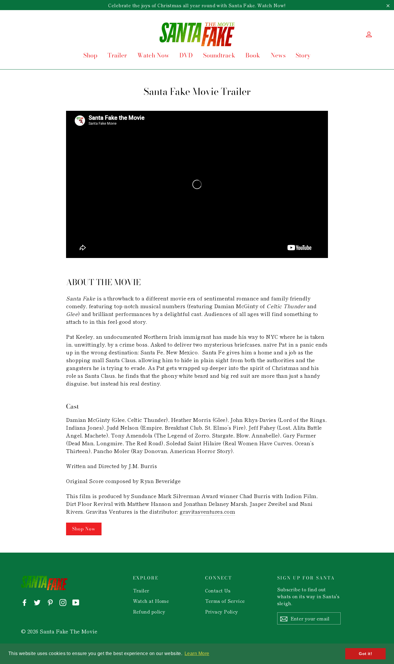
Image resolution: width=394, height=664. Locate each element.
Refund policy (149, 611)
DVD (186, 55)
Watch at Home (151, 600)
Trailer (117, 55)
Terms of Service (225, 600)
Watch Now (153, 55)
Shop (90, 55)
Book (252, 55)
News (278, 55)
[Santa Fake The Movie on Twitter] (37, 602)
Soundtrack (219, 55)
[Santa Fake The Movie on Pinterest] (50, 602)
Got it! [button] (365, 653)
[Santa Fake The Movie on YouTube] (75, 602)
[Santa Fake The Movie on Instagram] (62, 602)
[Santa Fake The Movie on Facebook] (24, 602)
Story (303, 55)
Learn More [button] (197, 653)
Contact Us (218, 590)
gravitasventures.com (207, 511)
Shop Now (83, 528)
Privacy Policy (221, 611)
